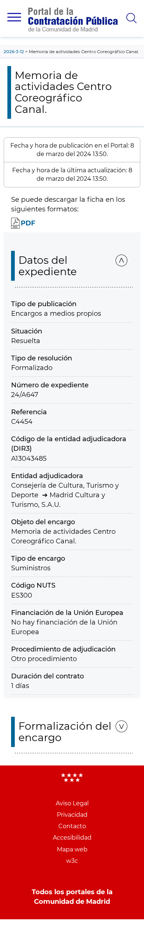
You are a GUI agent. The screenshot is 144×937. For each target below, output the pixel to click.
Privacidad (72, 814)
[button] (14, 17)
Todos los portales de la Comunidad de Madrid (72, 897)
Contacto (72, 826)
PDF (28, 223)
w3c (72, 860)
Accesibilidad (72, 837)
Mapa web (72, 849)
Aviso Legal (72, 803)
